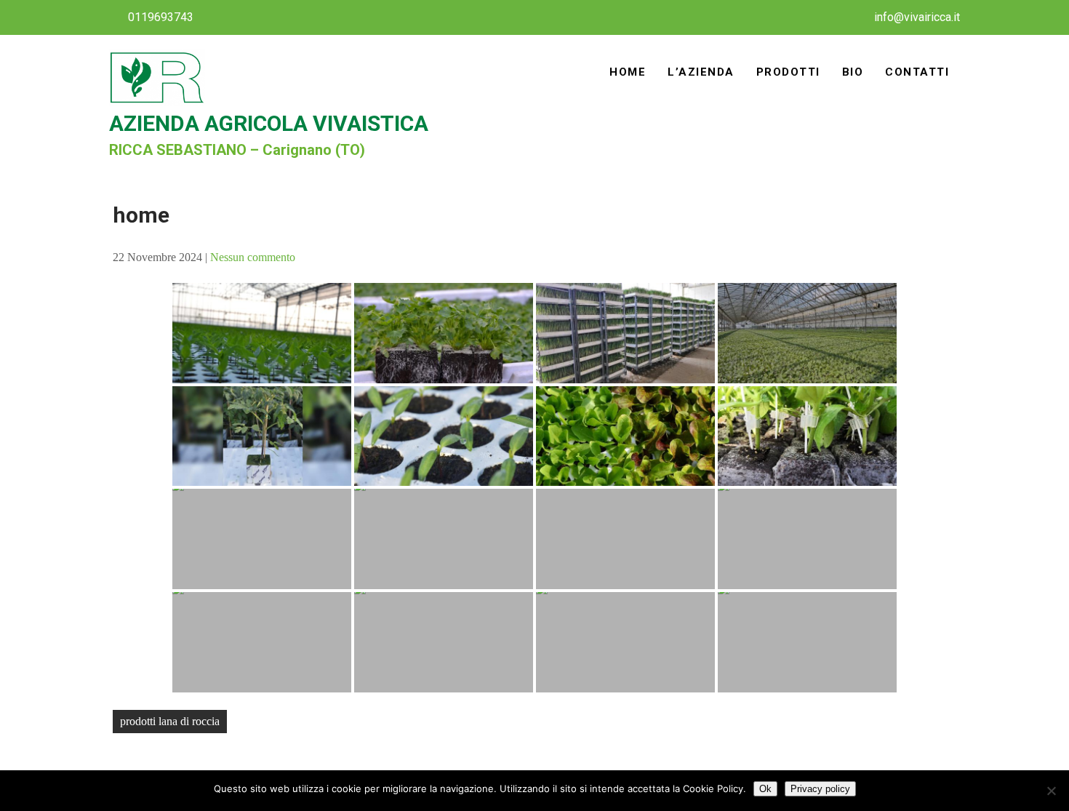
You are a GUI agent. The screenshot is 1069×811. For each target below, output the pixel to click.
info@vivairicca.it (917, 17)
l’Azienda (701, 72)
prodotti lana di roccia (170, 721)
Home (627, 72)
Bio (853, 72)
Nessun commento (252, 257)
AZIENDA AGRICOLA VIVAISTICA (268, 123)
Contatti (917, 72)
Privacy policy (820, 788)
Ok (765, 788)
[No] (1051, 790)
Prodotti (788, 72)
